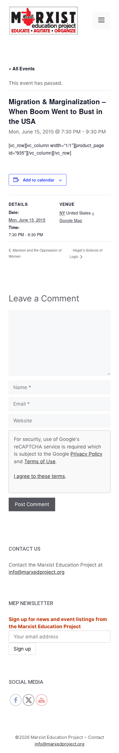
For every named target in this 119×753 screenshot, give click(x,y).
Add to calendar (38, 180)
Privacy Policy (86, 454)
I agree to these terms (39, 476)
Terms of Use (39, 461)
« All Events (22, 68)
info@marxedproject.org (36, 572)
